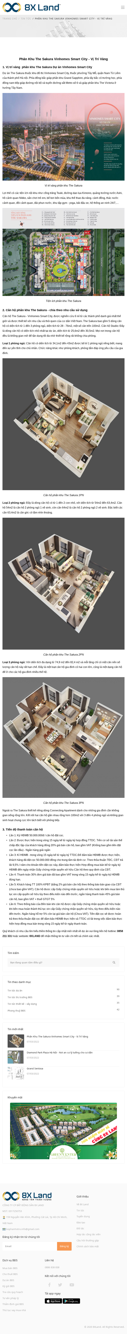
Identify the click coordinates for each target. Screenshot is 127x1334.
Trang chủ (9, 18)
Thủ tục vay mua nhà (14, 1310)
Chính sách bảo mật (88, 1246)
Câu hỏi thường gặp (88, 1240)
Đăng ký (64, 1246)
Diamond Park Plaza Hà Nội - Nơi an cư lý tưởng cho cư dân (60, 1052)
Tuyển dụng (83, 1216)
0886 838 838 (52, 1267)
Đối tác (80, 1228)
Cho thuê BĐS (10, 1274)
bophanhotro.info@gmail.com (22, 1229)
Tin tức (26, 18)
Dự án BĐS (8, 1280)
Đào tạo (81, 1222)
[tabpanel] (63, 1131)
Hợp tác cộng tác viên (89, 1234)
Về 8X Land (83, 1204)
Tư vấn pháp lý (10, 1298)
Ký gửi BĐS (8, 1286)
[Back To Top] (117, 1324)
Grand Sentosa (35, 1068)
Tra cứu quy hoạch (12, 1292)
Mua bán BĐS (10, 1268)
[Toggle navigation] (123, 7)
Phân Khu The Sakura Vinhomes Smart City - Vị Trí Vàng (57, 1036)
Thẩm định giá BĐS (13, 1304)
